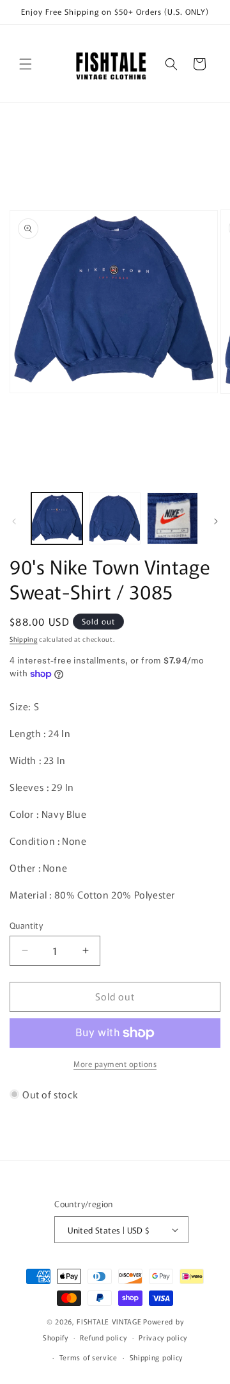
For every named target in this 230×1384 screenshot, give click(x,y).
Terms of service (88, 1357)
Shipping (24, 639)
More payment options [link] (115, 1063)
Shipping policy (156, 1357)
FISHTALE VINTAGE (109, 1321)
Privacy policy (163, 1337)
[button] (26, 64)
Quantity (26, 925)
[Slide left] (14, 521)
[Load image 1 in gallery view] (56, 518)
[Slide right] (216, 521)
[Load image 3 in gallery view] (172, 518)
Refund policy (103, 1337)
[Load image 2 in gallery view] (114, 518)
